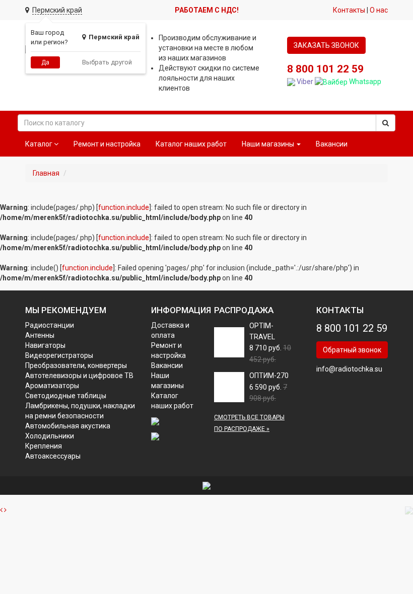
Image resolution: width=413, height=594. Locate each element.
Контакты (349, 10)
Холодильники (49, 436)
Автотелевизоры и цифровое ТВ (79, 376)
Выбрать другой (107, 62)
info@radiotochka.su (349, 369)
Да (45, 62)
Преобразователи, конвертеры (76, 365)
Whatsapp (364, 82)
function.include (123, 207)
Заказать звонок (326, 45)
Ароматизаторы (52, 386)
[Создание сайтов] (206, 485)
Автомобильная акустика (67, 426)
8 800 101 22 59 (325, 69)
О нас (379, 10)
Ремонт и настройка (107, 144)
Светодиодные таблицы (65, 396)
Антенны (39, 335)
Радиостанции (49, 325)
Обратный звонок (352, 350)
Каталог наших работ (191, 144)
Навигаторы (45, 345)
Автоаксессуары (53, 456)
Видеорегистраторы (59, 355)
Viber (304, 82)
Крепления (43, 446)
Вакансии (332, 144)
